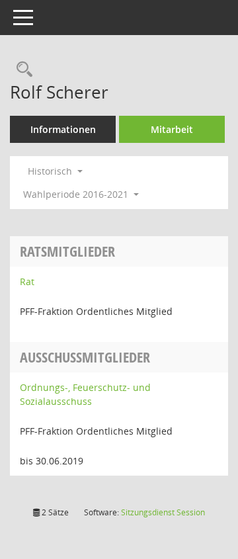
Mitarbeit (172, 129)
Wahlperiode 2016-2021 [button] (77, 194)
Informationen (63, 129)
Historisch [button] (51, 171)
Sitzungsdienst (163, 512)
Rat (27, 281)
